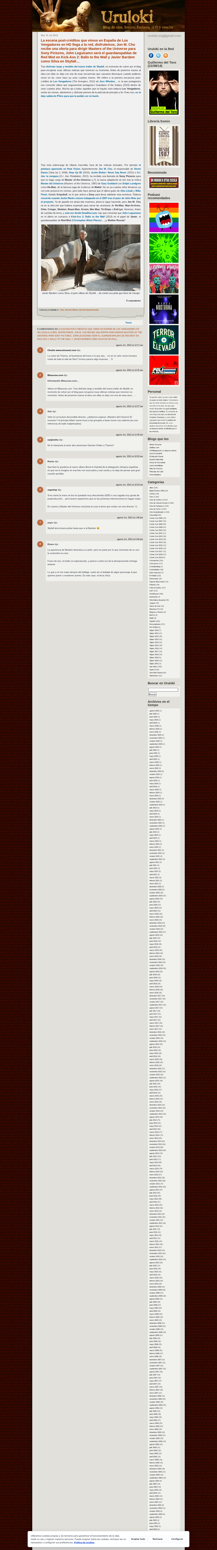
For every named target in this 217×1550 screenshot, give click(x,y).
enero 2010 (153, 1284)
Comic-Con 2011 (155, 533)
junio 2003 (153, 1523)
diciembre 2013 (155, 1141)
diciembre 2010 (155, 1250)
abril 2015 (153, 1093)
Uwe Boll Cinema (156, 673)
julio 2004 (153, 1484)
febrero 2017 (154, 1026)
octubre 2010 (154, 1256)
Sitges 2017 (154, 651)
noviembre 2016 (155, 1035)
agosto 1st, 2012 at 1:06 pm (130, 518)
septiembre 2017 (155, 1005)
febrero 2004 (154, 1499)
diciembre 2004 (155, 1469)
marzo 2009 (154, 1314)
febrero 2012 (154, 1208)
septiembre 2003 (155, 1514)
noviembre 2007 (155, 1363)
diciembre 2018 (155, 959)
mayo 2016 (153, 1053)
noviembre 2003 (155, 1508)
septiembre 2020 (155, 896)
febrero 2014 (154, 1135)
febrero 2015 (154, 1099)
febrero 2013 (154, 1172)
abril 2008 (153, 1347)
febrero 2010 (154, 1281)
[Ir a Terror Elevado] (164, 353)
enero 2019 (153, 956)
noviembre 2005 (155, 1435)
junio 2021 (153, 868)
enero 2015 (153, 1102)
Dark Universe (155, 573)
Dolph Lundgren (131, 183)
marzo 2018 (154, 987)
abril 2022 (153, 838)
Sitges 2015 (154, 645)
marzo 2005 (154, 1460)
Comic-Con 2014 (156, 542)
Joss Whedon (107, 81)
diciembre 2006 (155, 1396)
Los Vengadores (62, 81)
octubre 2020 (154, 893)
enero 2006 (153, 1429)
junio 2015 (153, 1087)
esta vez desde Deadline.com (81, 213)
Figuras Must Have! (157, 582)
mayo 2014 (153, 1126)
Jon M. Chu (105, 168)
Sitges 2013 (154, 639)
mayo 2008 (153, 1344)
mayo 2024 (153, 783)
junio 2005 (153, 1450)
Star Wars (153, 667)
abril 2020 (153, 911)
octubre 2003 (154, 1511)
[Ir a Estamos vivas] (164, 292)
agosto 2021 (154, 862)
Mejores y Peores (156, 612)
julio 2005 (153, 1447)
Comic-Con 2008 (156, 524)
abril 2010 (153, 1275)
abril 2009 (153, 1311)
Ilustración (153, 597)
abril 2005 (153, 1457)
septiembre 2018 (155, 968)
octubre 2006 (154, 1402)
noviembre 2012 (155, 1181)
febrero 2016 (154, 1062)
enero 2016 (153, 1065)
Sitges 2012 (154, 636)
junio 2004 (153, 1487)
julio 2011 (152, 1229)
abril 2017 (153, 1020)
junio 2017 (153, 1014)
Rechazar (158, 1539)
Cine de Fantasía (156, 506)
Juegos (152, 603)
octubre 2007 (154, 1366)
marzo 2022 (154, 841)
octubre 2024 (154, 774)
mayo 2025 (153, 756)
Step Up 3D (75, 172)
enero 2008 (153, 1356)
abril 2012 (153, 1202)
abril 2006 (153, 1420)
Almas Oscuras (155, 444)
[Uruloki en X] (158, 58)
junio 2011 (153, 1232)
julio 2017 (153, 1011)
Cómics (152, 494)
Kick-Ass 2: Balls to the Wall (88, 216)
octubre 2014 (154, 1111)
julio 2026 (153, 714)
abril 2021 (153, 874)
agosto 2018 (154, 971)
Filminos (152, 585)
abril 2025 (153, 759)
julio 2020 (153, 902)
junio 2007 (153, 1378)
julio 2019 (153, 938)
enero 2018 (153, 993)
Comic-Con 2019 (156, 557)
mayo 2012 (153, 1199)
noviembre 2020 (155, 890)
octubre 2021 (154, 856)
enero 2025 (153, 768)
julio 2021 (153, 865)
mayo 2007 (153, 1381)
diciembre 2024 (155, 771)
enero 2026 (153, 732)
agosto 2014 (154, 1117)
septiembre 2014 (155, 1114)
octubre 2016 (154, 1038)
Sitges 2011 (153, 633)
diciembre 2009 (155, 1287)
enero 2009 (153, 1320)
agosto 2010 (154, 1263)
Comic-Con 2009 (156, 527)
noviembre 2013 (155, 1144)
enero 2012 (153, 1211)
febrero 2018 (154, 990)
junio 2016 (153, 1050)
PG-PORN (153, 627)
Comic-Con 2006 (156, 518)
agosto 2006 (154, 1408)
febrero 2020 (154, 917)
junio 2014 (153, 1123)
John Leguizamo (131, 213)
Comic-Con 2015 (156, 545)
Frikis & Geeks (155, 588)
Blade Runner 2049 (156, 491)
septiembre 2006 (155, 1405)
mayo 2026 (153, 720)
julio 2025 (153, 750)
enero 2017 (153, 1029)
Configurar (177, 1539)
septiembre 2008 (155, 1332)
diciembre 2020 (155, 887)
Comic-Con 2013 (156, 539)
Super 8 (152, 670)
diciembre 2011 (155, 1214)
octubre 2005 (154, 1438)
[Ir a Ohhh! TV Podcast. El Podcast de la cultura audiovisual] (164, 231)
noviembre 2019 (155, 926)
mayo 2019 (153, 944)
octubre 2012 (154, 1184)
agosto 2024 (154, 777)
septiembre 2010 (155, 1259)
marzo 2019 (154, 950)
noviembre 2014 (155, 1108)
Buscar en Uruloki (161, 683)
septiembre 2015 (155, 1078)
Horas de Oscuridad (157, 462)
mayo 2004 (153, 1490)
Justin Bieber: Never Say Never (109, 172)
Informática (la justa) (157, 600)
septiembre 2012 (155, 1187)
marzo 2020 (154, 914)
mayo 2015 (153, 1090)
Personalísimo (154, 624)
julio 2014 (153, 1120)
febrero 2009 (154, 1317)
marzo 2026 (154, 726)
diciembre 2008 (155, 1323)
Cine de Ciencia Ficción (89, 310)
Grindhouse (154, 594)
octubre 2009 (154, 1293)
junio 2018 (153, 978)
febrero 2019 (154, 953)
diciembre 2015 (155, 1068)
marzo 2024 (154, 790)
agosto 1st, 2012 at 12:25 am (129, 370)
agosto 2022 (154, 829)
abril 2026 (153, 723)
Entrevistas (153, 579)
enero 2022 (153, 847)
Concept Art (154, 560)
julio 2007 (153, 1375)
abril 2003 (153, 1529)
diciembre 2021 (155, 850)
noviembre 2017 (155, 999)
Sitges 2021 (154, 664)
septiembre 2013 (155, 1150)
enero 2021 (153, 884)
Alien (151, 488)
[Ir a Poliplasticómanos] (164, 384)
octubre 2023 (154, 802)
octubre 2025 (154, 741)
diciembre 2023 (155, 799)
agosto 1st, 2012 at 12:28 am (129, 435)
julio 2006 (153, 1411)
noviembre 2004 (155, 1472)
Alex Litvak (126, 190)
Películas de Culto (156, 472)
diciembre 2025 (155, 735)
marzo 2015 (154, 1096)
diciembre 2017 (155, 996)
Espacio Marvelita (156, 459)
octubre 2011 (154, 1220)
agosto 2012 (154, 1190)
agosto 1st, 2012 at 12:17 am (129, 345)
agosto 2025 (154, 747)
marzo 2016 (154, 1059)
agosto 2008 (154, 1335)
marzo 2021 (154, 877)
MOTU (152, 615)
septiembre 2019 (155, 932)
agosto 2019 (154, 935)
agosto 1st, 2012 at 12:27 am (129, 406)
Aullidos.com (154, 447)
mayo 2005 (153, 1453)
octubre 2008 (154, 1329)
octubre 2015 (154, 1075)
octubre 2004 (154, 1475)
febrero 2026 (154, 729)
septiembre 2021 (155, 859)
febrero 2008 (154, 1353)
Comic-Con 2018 (156, 554)
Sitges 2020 (154, 660)
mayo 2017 (153, 1017)
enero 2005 (153, 1466)
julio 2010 (153, 1266)
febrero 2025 (154, 765)
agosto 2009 (154, 1299)
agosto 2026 (154, 711)
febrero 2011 (154, 1244)
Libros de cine (154, 606)
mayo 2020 (153, 908)
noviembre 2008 (155, 1326)
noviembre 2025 (155, 738)
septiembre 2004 (155, 1478)
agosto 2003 (154, 1517)
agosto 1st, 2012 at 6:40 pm (130, 539)
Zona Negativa (155, 475)
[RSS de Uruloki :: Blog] (165, 58)
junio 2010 (153, 1269)
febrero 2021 (154, 881)
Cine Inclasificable (156, 512)
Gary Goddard (109, 183)
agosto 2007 (154, 1372)
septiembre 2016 (155, 1041)
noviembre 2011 (155, 1217)
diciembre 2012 (155, 1178)
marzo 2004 (154, 1496)
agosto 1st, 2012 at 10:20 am (129, 456)
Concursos (153, 563)
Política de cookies (84, 1542)
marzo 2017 (154, 1023)
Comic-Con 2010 (156, 530)
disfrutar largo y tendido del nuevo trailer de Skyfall (75, 66)
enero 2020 (153, 920)
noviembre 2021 (155, 853)
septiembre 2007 (155, 1369)
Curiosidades (154, 570)
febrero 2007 (154, 1390)
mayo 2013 (153, 1162)
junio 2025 (153, 753)
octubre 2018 (154, 965)
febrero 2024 (154, 793)
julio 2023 (153, 808)
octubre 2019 (154, 929)
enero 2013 (153, 1175)
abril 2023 (153, 814)
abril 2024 (153, 787)
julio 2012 (153, 1193)
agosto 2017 (154, 1008)
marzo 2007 (154, 1387)
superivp (52, 489)
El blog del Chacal (156, 456)
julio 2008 (153, 1338)
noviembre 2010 (155, 1253)
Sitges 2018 (154, 654)
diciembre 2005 (155, 1432)
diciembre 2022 (155, 820)
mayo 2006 (153, 1417)
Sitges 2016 (154, 648)
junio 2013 (153, 1159)
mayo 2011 (153, 1235)
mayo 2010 (153, 1272)
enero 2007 (153, 1393)
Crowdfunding (154, 566)
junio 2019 (153, 941)
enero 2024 (153, 796)
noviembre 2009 (155, 1290)
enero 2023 (153, 817)
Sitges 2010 (154, 630)
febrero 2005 (154, 1463)
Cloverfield (153, 515)
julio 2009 (153, 1302)
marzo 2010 (154, 1278)
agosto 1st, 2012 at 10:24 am (129, 485)
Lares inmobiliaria (156, 465)
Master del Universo (52, 183)
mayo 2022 (153, 835)
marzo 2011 (154, 1241)
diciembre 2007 (155, 1360)
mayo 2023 (153, 811)
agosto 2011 (154, 1226)
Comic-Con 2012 (156, 536)
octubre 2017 (154, 1002)
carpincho (52, 439)
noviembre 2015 (155, 1072)
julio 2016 (153, 1047)
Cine (62, 310)
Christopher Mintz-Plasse (86, 220)
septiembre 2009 (155, 1296)
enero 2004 (153, 1502)
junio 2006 (153, 1414)
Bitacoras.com (55, 375)
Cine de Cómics (71, 310)
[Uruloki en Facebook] (151, 58)
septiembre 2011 (155, 1223)
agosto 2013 (154, 1153)
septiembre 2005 (155, 1441)
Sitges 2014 (154, 642)
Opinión (152, 621)
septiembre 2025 (155, 744)
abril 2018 (153, 984)
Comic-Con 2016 (156, 548)
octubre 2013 (154, 1147)
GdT (151, 591)
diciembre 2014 (155, 1105)
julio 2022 (153, 832)
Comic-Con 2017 (156, 551)
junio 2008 (153, 1341)
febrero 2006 (154, 1426)
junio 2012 (153, 1196)
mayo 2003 (153, 1526)
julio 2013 (153, 1156)
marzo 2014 (154, 1132)
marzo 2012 (154, 1205)
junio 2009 (153, 1305)
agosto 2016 (154, 1044)
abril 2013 (153, 1166)
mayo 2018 (153, 981)
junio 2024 (153, 780)
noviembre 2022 (155, 823)
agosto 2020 (154, 899)
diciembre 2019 (155, 923)
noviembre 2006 (155, 1399)
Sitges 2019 (154, 657)
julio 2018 (153, 975)
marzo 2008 (154, 1350)
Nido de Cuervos (156, 469)
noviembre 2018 (155, 962)
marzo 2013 (154, 1169)
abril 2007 (153, 1384)
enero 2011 (153, 1247)
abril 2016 (153, 1056)
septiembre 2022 (155, 826)
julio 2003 (153, 1520)
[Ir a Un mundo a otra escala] (164, 187)
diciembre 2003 (155, 1505)
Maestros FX (154, 609)
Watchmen (153, 676)
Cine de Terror (155, 509)
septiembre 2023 (155, 805)
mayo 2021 (153, 871)
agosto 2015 (154, 1081)
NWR (151, 618)
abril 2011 (153, 1238)
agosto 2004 (154, 1481)
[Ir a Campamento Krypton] (164, 262)
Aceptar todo (138, 1539)
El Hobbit (152, 576)
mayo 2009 (153, 1308)
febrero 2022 (154, 844)
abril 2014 (153, 1129)
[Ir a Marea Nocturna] (164, 323)
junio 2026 (153, 717)
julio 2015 (153, 1084)
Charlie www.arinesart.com (61, 350)
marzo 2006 (154, 1423)
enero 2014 (153, 1138)
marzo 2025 (154, 762)
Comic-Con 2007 (156, 521)
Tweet (128, 322)
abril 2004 (153, 1493)
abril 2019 (153, 947)
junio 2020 (153, 905)
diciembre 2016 (155, 1032)
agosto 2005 (154, 1444)
